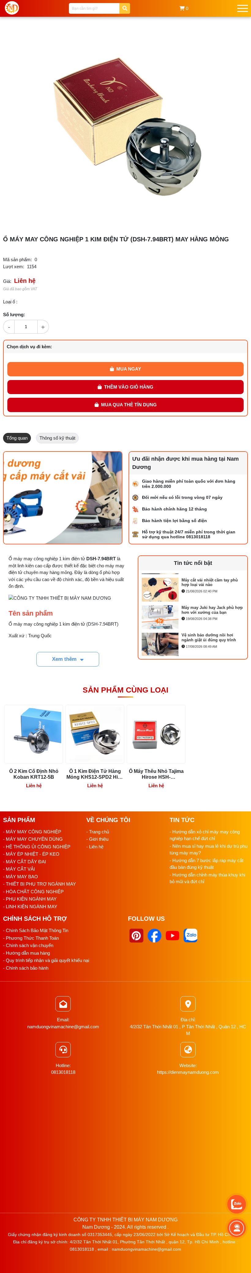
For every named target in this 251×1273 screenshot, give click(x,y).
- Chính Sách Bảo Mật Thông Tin (35, 930)
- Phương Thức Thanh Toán (31, 938)
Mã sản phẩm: (17, 259)
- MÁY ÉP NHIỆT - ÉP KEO (31, 854)
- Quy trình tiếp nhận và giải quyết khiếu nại (46, 960)
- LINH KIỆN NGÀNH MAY (30, 906)
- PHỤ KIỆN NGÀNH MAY (30, 899)
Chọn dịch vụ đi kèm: (29, 346)
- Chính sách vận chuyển (28, 945)
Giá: (7, 281)
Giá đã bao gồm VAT (20, 289)
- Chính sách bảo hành (25, 968)
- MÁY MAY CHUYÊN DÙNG (33, 839)
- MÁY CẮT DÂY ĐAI (24, 861)
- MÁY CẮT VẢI (19, 869)
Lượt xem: (13, 266)
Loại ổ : (10, 301)
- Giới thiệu (97, 839)
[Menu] (242, 8)
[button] (218, 34)
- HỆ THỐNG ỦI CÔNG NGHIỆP (36, 846)
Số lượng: (14, 314)
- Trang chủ (97, 831)
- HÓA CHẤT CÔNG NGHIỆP (33, 891)
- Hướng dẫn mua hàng (26, 953)
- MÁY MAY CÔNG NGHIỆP (32, 831)
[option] (192, 588)
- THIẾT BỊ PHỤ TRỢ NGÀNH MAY (39, 884)
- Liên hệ (94, 846)
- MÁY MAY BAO (20, 876)
